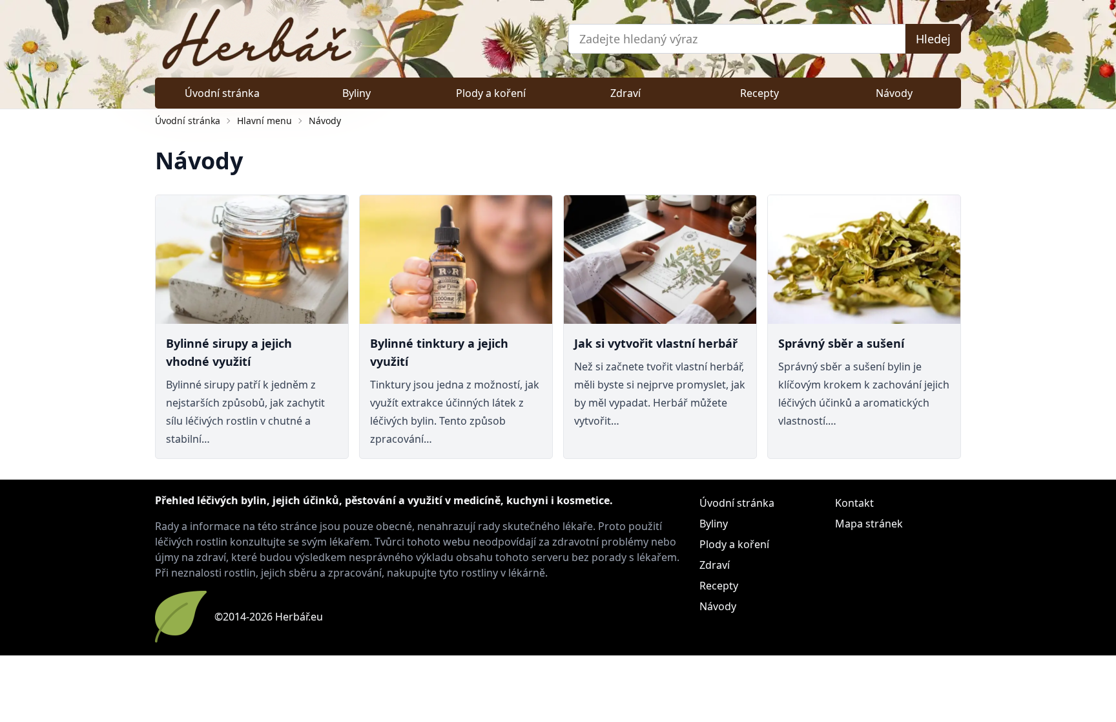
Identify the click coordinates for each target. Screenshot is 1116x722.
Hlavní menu (264, 120)
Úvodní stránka (222, 93)
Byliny (356, 93)
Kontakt (854, 503)
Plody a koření (491, 93)
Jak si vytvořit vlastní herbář (656, 343)
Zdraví (625, 93)
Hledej (933, 39)
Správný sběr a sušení (841, 343)
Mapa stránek (869, 523)
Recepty (759, 93)
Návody (894, 93)
